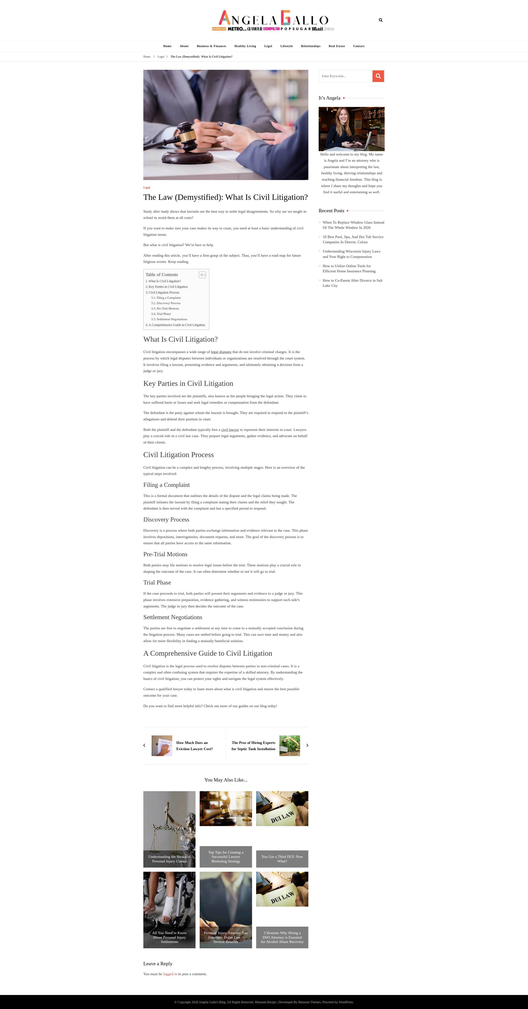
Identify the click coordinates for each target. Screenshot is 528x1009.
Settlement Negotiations (172, 319)
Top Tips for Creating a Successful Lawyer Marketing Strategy (225, 856)
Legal (268, 46)
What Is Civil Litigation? (165, 281)
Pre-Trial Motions (168, 308)
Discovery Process (168, 303)
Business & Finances (211, 46)
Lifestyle (286, 46)
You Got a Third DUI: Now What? (282, 859)
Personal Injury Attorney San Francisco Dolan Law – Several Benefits (226, 937)
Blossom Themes (309, 1002)
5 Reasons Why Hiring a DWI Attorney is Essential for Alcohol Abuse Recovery (282, 937)
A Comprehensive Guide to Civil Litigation (177, 325)
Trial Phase (164, 313)
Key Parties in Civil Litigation (168, 287)
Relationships (311, 46)
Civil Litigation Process (164, 292)
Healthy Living (245, 46)
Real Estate (337, 46)
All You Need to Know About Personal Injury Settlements (169, 937)
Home (167, 46)
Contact (359, 46)
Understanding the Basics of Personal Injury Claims (169, 859)
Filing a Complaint (169, 297)
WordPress (346, 1002)
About (184, 46)
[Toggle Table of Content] (200, 274)
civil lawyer (230, 430)
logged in (170, 974)
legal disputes (221, 352)
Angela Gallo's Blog (212, 1002)
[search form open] (381, 20)
